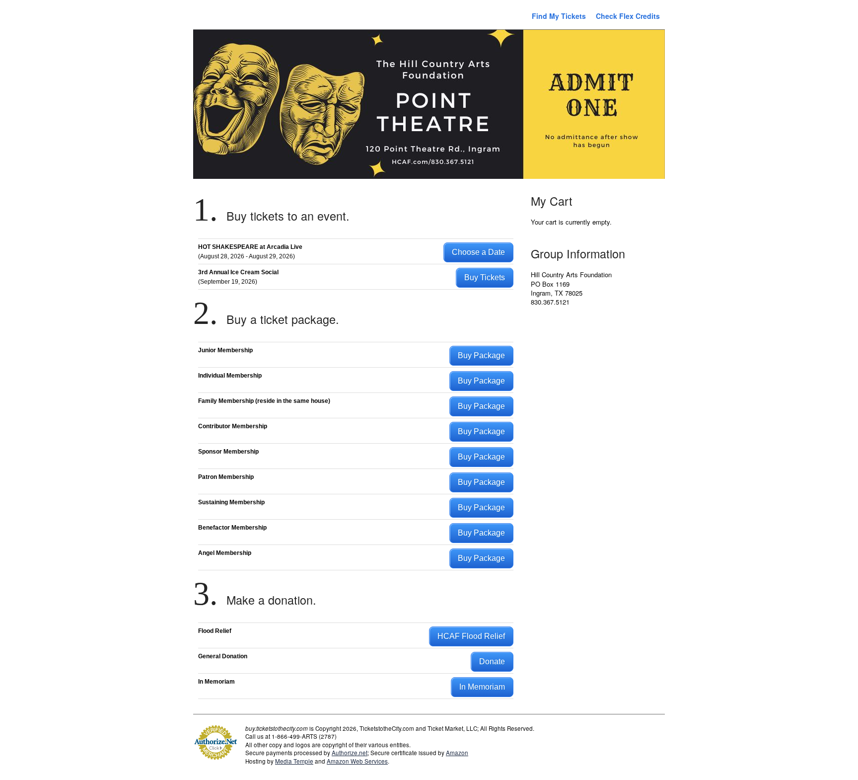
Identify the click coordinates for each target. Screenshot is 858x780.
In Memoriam (482, 687)
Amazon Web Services (357, 761)
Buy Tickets (484, 277)
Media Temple (294, 761)
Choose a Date (478, 252)
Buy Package (481, 355)
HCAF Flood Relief (471, 636)
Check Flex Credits (628, 16)
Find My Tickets (559, 16)
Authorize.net (349, 753)
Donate (492, 661)
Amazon (457, 753)
